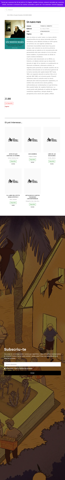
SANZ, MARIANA (13, 199)
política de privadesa (25, 368)
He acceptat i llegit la (19, 368)
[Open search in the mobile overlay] (32, 9)
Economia (20, 15)
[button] (47, 113)
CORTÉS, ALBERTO (52, 158)
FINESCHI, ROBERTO (46, 26)
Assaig (15, 15)
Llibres (11, 15)
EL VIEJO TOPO (44, 28)
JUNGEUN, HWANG (32, 156)
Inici (8, 15)
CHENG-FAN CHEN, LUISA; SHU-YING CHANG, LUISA (32, 201)
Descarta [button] (60, 4)
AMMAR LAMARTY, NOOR (13, 158)
